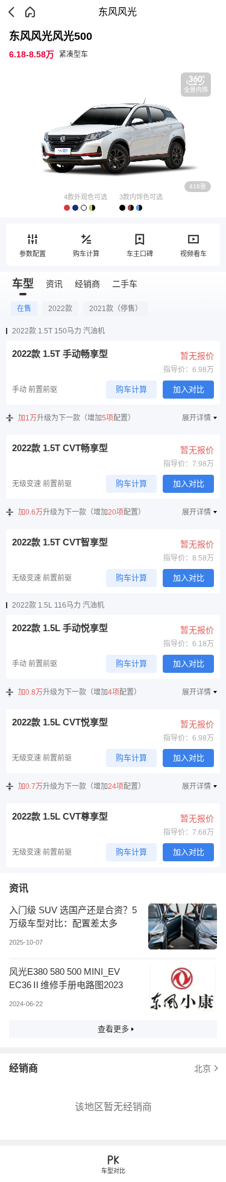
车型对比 (113, 1171)
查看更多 (113, 1028)
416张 (197, 186)
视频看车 (193, 253)
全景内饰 (196, 89)
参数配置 (32, 253)
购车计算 (86, 253)
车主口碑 (140, 253)
